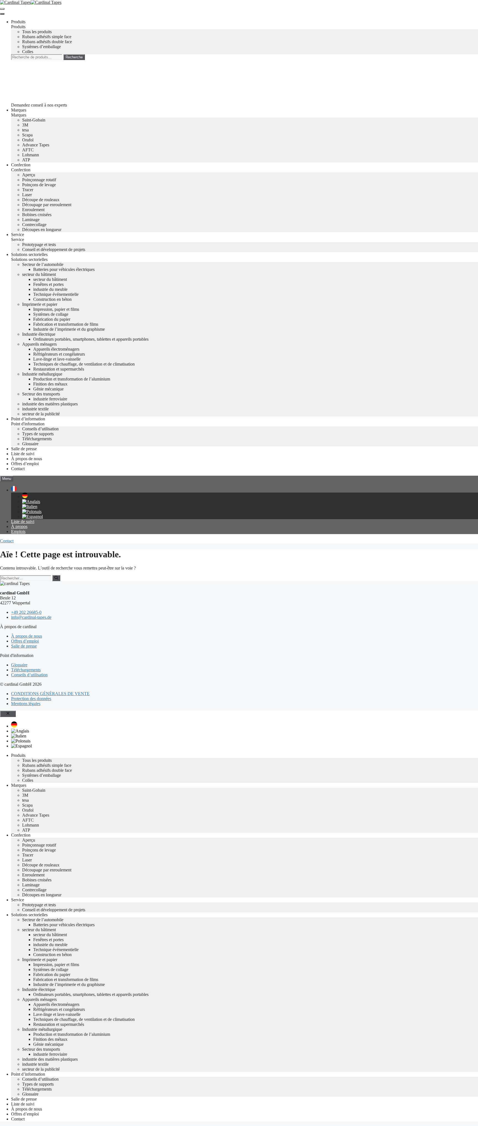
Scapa (27, 135)
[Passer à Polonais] (31, 511)
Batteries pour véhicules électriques (64, 269)
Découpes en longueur (41, 229)
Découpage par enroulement (46, 204)
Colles (27, 51)
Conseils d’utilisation (40, 428)
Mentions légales (25, 703)
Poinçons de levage (39, 184)
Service (17, 234)
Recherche (74, 57)
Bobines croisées (36, 214)
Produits (18, 21)
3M (25, 125)
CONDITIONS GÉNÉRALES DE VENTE (50, 693)
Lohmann (30, 154)
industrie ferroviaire (50, 399)
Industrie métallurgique (42, 374)
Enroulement (33, 209)
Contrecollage (34, 224)
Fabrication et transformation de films (65, 324)
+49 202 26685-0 (26, 612)
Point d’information (28, 418)
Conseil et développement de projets (53, 249)
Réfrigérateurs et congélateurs (59, 354)
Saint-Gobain (33, 120)
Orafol (27, 140)
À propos (19, 526)
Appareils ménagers (39, 344)
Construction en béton (52, 299)
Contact (18, 468)
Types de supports (38, 433)
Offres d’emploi (25, 463)
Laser (27, 194)
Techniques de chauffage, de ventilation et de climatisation (84, 364)
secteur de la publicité (41, 413)
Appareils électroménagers (56, 349)
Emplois (18, 531)
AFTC (28, 149)
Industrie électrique (38, 334)
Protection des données (31, 698)
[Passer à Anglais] (31, 501)
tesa (25, 130)
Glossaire (30, 443)
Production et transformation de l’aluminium (71, 379)
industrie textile (35, 409)
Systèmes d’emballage (41, 46)
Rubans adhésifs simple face (46, 36)
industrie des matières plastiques (50, 404)
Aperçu (28, 174)
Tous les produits (37, 31)
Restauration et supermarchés (58, 369)
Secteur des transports (41, 394)
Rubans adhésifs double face (47, 41)
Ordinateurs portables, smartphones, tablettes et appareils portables (91, 339)
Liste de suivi (22, 453)
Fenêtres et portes (48, 284)
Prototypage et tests (39, 244)
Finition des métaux (50, 384)
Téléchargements (37, 438)
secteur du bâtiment (39, 274)
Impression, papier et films (56, 309)
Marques (18, 110)
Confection (20, 164)
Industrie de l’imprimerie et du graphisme (69, 329)
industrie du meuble (50, 289)
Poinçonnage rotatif (39, 179)
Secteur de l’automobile (42, 264)
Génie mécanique (48, 389)
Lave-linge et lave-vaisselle (56, 359)
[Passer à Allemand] (25, 496)
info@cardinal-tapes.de (31, 617)
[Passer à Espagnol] (32, 516)
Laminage (31, 219)
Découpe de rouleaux (40, 199)
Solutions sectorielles (29, 254)
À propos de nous (26, 458)
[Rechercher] (56, 578)
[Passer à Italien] (29, 506)
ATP (26, 159)
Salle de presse (24, 448)
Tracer (27, 189)
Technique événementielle (56, 294)
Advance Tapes (35, 145)
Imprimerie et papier (39, 304)
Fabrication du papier (51, 319)
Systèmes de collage (50, 314)
